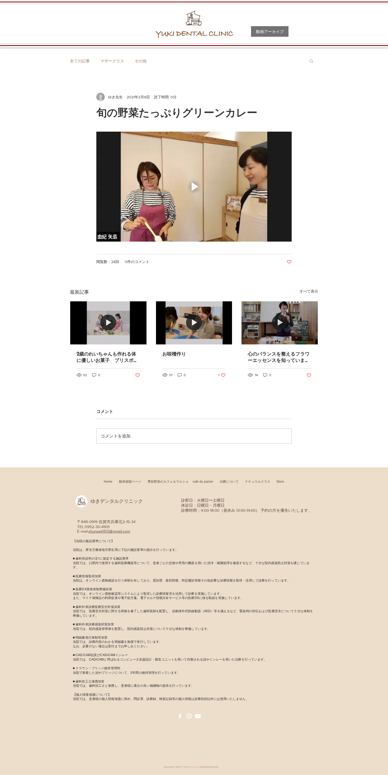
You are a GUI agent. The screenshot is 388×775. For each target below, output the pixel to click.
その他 (140, 61)
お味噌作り (174, 354)
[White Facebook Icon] (179, 716)
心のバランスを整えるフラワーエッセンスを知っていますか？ (279, 357)
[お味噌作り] (194, 322)
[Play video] (194, 187)
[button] (311, 61)
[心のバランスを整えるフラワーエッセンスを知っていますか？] (280, 322)
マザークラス (112, 61)
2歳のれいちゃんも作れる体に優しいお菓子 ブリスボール (107, 357)
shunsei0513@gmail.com (109, 531)
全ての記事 (80, 61)
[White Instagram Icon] (188, 716)
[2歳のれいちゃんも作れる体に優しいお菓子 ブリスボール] (108, 322)
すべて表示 (309, 291)
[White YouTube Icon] (197, 716)
